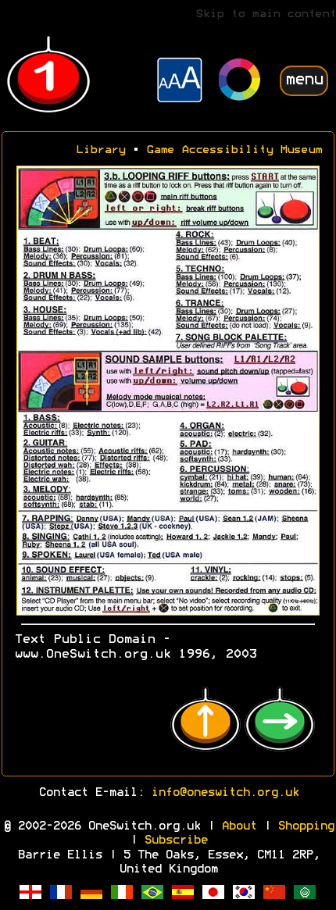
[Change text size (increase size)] (179, 82)
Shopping (305, 826)
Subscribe (175, 840)
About (238, 826)
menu (304, 80)
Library (100, 150)
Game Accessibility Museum (234, 150)
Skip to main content (265, 14)
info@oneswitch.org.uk (224, 792)
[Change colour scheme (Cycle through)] (240, 81)
